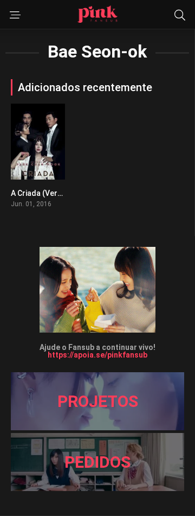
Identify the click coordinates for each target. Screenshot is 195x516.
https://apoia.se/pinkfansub (97, 355)
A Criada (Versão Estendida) (61, 193)
